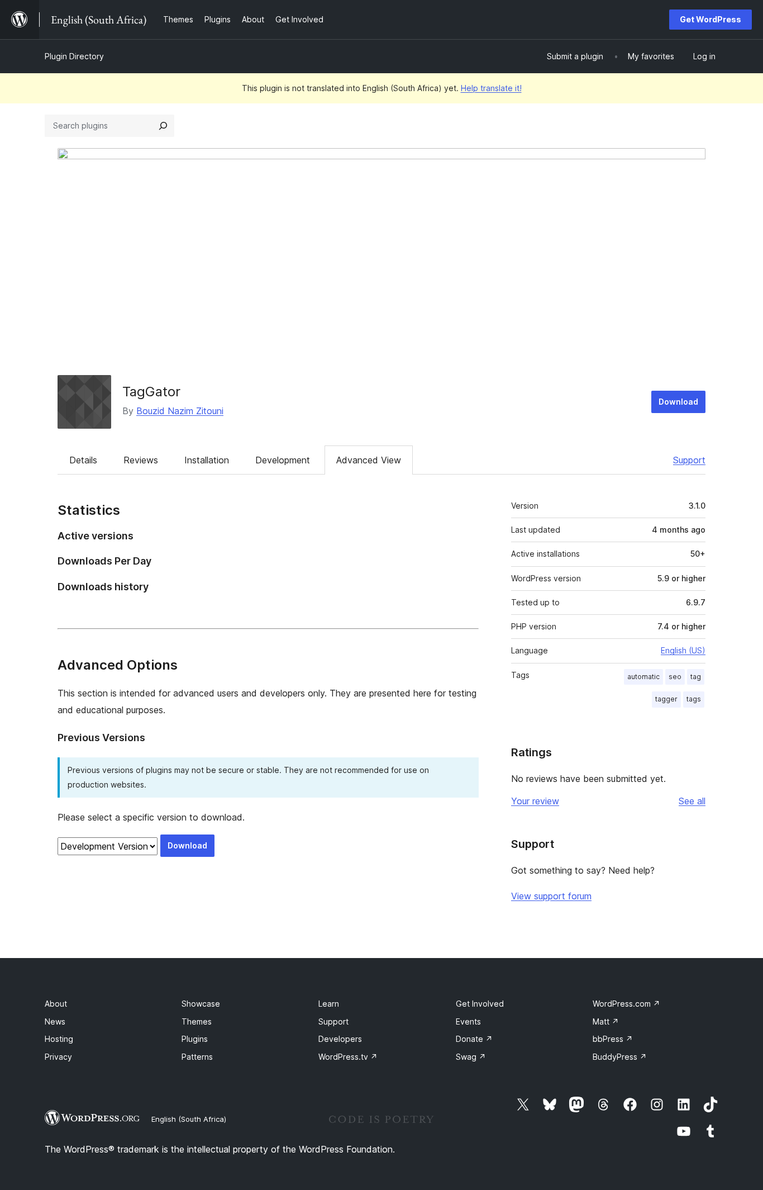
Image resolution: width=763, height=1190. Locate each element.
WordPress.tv (348, 1056)
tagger (666, 699)
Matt (606, 1021)
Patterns (197, 1056)
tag (695, 676)
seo (675, 676)
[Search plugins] (163, 126)
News (55, 1021)
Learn (328, 1003)
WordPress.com (626, 1003)
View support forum (551, 896)
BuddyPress (620, 1056)
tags (693, 699)
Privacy (58, 1056)
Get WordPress (710, 19)
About (56, 1003)
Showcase (201, 1003)
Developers (340, 1039)
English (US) (683, 650)
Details (83, 460)
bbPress (613, 1039)
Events (468, 1021)
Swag (471, 1056)
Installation (206, 460)
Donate (474, 1039)
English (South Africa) (188, 1119)
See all (692, 801)
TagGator (151, 391)
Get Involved (480, 1003)
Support (689, 460)
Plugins (195, 1039)
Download (678, 401)
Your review (535, 801)
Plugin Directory (74, 56)
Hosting (59, 1039)
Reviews (140, 460)
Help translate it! (491, 88)
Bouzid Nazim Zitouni (179, 410)
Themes (197, 1021)
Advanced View (368, 460)
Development (282, 460)
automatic (643, 676)
